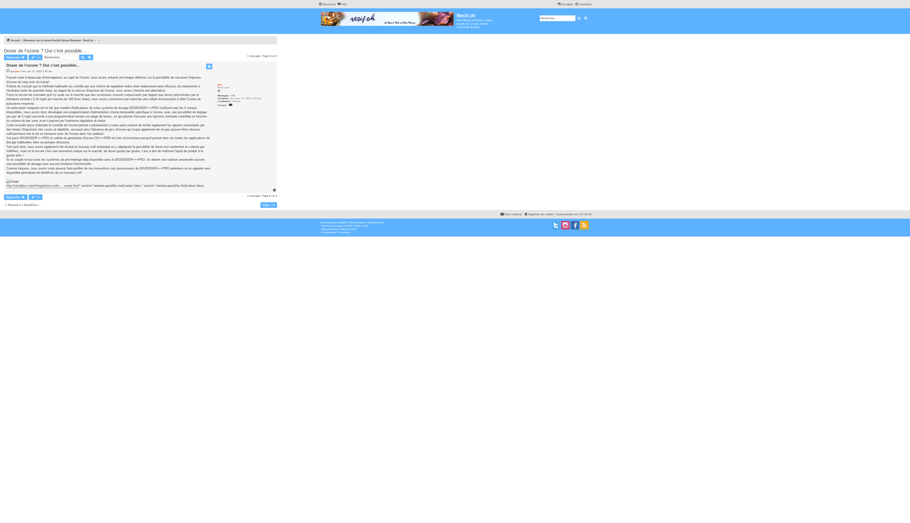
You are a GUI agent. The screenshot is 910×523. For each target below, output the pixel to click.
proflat (330, 229)
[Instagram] (565, 225)
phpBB (341, 222)
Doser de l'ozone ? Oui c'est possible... (45, 50)
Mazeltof (345, 229)
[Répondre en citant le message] (209, 66)
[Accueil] (387, 17)
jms (220, 84)
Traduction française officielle (337, 225)
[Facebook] (575, 225)
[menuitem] (342, 4)
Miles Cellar (362, 225)
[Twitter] (556, 225)
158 (233, 95)
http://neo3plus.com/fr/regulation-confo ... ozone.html (42, 185)
